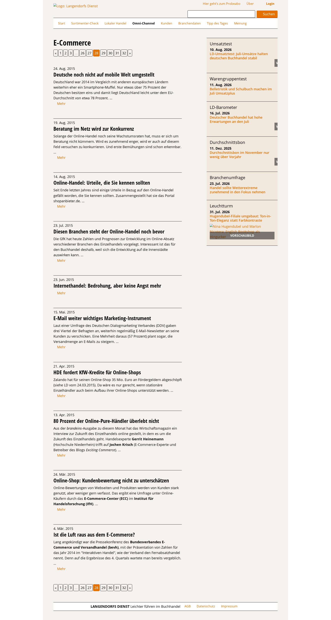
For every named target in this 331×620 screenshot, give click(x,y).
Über (250, 4)
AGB (187, 606)
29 (103, 53)
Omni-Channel (143, 23)
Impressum (229, 606)
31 (117, 53)
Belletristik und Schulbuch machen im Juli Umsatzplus (241, 91)
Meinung (240, 23)
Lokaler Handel (115, 23)
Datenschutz (206, 606)
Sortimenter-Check (84, 23)
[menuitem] (61, 23)
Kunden (166, 23)
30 (110, 53)
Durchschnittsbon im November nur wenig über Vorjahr (239, 154)
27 (89, 53)
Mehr (61, 103)
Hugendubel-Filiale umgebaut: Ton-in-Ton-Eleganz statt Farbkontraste (240, 218)
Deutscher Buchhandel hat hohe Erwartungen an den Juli (236, 119)
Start (61, 23)
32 (124, 53)
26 (82, 53)
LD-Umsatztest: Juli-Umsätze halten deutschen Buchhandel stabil (239, 55)
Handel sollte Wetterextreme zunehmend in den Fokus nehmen (237, 189)
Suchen (268, 14)
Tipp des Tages (217, 23)
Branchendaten (189, 23)
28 (96, 53)
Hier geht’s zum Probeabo (221, 4)
